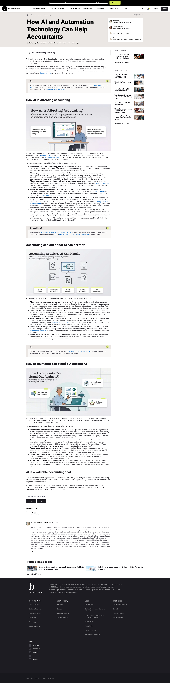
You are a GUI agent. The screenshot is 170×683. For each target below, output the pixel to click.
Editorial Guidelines (134, 40)
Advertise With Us (63, 613)
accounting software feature (80, 351)
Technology (32, 622)
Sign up (164, 8)
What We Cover (35, 601)
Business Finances (36, 15)
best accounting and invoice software (74, 234)
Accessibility (89, 626)
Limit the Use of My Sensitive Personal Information (94, 616)
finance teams (45, 73)
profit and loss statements (55, 89)
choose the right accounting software (56, 232)
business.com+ (109, 587)
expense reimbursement (62, 322)
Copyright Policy (90, 630)
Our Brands (117, 601)
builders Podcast (118, 613)
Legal (87, 601)
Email (33, 552)
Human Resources (35, 613)
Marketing (32, 618)
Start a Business (34, 605)
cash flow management (51, 195)
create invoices (45, 155)
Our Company (62, 601)
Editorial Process (62, 618)
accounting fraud (52, 157)
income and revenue (38, 331)
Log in (156, 8)
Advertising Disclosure (92, 635)
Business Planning (35, 626)
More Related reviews (122, 62)
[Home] (11, 8)
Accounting (47, 15)
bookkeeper (100, 191)
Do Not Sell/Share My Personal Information (95, 610)
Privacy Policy (89, 605)
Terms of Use (89, 622)
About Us (60, 605)
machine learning (102, 183)
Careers (59, 609)
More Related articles (122, 123)
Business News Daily (120, 605)
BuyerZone (116, 609)
